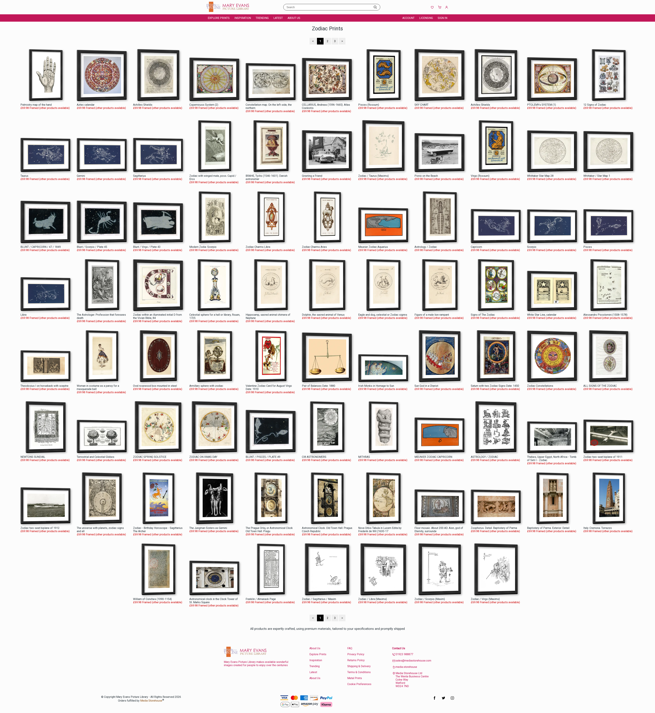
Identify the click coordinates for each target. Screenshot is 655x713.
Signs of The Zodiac (483, 314)
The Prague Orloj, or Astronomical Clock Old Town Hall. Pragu (269, 529)
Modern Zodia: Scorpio (202, 247)
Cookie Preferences (359, 684)
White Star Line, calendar (541, 314)
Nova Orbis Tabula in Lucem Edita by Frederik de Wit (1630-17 (380, 529)
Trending (262, 18)
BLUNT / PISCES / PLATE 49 (263, 457)
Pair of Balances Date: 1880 (318, 385)
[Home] (227, 11)
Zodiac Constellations (540, 385)
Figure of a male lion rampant (431, 314)
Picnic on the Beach (426, 175)
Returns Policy (356, 660)
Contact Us (398, 648)
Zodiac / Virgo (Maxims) (485, 599)
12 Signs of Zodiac (594, 104)
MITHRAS (364, 457)
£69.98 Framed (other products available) (45, 108)
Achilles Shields (142, 104)
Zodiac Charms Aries (314, 247)
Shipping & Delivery (359, 666)
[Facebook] (434, 699)
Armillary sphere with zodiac (206, 385)
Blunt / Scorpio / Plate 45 (92, 247)
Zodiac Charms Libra (258, 247)
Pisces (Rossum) (368, 104)
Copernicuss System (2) (203, 104)
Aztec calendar (85, 104)
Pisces (587, 247)
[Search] (375, 7)
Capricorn (476, 247)
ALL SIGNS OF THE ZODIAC (600, 385)
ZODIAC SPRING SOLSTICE (149, 457)
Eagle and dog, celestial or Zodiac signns (382, 314)
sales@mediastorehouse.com (413, 660)
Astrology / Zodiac (425, 247)
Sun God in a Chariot (426, 385)
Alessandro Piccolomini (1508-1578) (605, 314)
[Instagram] (452, 699)
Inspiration (242, 18)
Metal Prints (354, 678)
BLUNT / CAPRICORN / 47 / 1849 (40, 247)
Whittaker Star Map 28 (540, 175)
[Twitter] (443, 699)
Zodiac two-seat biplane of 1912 (40, 528)
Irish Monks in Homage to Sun (376, 385)
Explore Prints (219, 18)
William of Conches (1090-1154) (152, 599)
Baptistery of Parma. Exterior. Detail (548, 528)
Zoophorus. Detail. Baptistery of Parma (494, 528)
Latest (278, 18)
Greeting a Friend (312, 175)
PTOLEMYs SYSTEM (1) (541, 104)
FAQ (349, 648)
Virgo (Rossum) (480, 175)
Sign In (442, 18)
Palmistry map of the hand (36, 104)
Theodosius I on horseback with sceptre (44, 385)
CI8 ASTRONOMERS (314, 457)
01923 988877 (404, 654)
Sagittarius (139, 175)
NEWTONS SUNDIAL (32, 457)
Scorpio (531, 247)
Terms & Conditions (359, 672)
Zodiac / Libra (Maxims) (372, 599)
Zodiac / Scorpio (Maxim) (429, 599)
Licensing (426, 18)
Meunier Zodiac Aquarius (373, 247)
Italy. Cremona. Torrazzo (597, 528)
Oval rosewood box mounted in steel (155, 385)
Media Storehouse (151, 700)
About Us (294, 18)
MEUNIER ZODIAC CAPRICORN (433, 457)
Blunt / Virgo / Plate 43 (147, 247)
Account (408, 18)
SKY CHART (421, 104)
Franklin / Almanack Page (261, 599)
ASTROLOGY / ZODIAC (484, 457)
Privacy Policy (355, 654)
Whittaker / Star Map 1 (596, 175)
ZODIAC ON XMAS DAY (203, 457)
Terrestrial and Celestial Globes (95, 457)
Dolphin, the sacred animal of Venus (323, 314)
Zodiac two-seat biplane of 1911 (602, 457)
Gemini (81, 175)
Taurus (24, 175)
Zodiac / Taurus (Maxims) (373, 175)
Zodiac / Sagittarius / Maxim (319, 599)
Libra (23, 314)
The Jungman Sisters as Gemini (208, 528)
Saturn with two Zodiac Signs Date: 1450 (495, 385)
